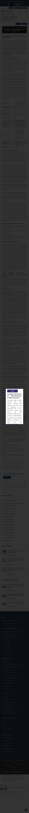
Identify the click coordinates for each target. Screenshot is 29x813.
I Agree (12, 391)
